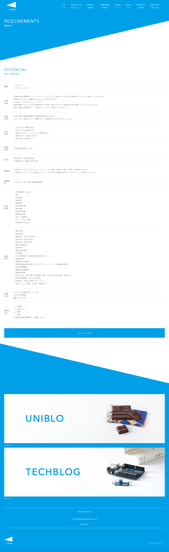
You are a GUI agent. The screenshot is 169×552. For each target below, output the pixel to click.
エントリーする (84, 333)
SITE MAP (84, 524)
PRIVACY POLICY (84, 512)
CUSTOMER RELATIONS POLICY (84, 519)
